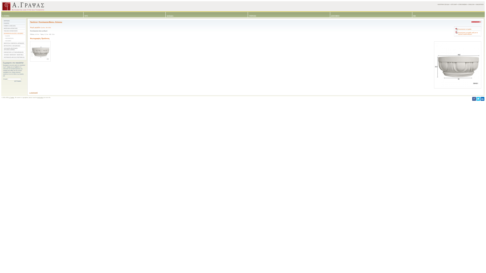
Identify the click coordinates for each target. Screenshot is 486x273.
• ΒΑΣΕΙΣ (7, 36)
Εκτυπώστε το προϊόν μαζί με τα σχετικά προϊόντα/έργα (468, 33)
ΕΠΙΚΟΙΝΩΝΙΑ (463, 4)
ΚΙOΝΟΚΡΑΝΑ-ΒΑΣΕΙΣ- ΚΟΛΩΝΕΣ (13, 33)
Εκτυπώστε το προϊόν (464, 29)
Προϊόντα (33, 22)
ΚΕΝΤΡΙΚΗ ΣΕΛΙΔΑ (443, 4)
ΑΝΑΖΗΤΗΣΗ (479, 4)
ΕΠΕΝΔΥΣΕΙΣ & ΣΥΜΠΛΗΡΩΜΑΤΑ (14, 52)
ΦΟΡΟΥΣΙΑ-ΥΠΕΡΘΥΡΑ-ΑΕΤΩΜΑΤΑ (14, 43)
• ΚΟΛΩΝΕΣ (8, 40)
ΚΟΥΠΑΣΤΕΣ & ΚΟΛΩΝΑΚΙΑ (12, 46)
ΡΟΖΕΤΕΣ (6, 23)
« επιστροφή (33, 93)
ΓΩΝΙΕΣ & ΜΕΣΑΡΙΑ (10, 26)
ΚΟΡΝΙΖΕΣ (7, 20)
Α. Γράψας (11, 97)
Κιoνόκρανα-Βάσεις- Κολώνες (50, 22)
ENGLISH (471, 4)
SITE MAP (454, 4)
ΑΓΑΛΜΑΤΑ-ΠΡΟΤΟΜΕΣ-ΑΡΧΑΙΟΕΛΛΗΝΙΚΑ (11, 49)
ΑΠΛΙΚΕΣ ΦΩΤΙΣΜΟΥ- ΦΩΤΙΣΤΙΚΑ (13, 54)
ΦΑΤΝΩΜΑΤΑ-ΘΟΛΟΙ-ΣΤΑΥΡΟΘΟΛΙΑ (14, 57)
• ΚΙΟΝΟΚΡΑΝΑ (9, 38)
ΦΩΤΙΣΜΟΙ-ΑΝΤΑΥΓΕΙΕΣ (11, 28)
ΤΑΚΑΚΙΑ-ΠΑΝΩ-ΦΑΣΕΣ (11, 31)
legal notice (40, 97)
